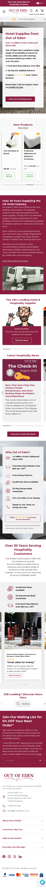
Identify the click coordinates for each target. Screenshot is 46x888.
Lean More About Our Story (15, 261)
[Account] (36, 10)
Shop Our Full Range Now (20, 99)
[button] (42, 10)
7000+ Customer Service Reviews (23, 518)
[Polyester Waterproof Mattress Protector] (32, 140)
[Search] (31, 10)
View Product (14, 675)
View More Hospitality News (23, 434)
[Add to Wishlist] (18, 176)
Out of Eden (14, 868)
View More (23, 128)
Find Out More (21, 340)
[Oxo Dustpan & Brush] (12, 140)
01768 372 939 (16, 87)
